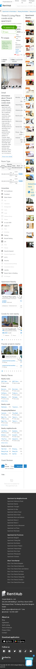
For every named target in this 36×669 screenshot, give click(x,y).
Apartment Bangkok (13, 537)
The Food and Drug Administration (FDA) (4, 438)
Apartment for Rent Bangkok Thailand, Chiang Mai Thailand (8, 5)
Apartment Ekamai (12, 503)
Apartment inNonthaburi (9, 11)
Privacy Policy (6, 629)
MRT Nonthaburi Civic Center (15, 381)
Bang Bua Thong (4, 453)
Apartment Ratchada (13, 530)
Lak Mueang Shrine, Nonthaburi (4, 430)
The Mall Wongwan (15, 412)
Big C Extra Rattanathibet (4, 416)
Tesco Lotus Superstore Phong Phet (15, 420)
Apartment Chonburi (13, 556)
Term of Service (7, 627)
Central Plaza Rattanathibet (4, 412)
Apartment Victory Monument (16, 525)
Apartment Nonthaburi (13, 542)
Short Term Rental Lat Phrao (15, 571)
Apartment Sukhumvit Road (15, 500)
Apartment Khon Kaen (13, 550)
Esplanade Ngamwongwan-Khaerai (15, 430)
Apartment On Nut (12, 509)
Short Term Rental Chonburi (15, 579)
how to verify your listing (18, 51)
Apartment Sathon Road (14, 511)
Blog (3, 619)
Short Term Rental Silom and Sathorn (18, 568)
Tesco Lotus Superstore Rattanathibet (15, 416)
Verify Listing (6, 624)
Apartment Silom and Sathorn (15, 517)
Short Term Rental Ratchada (15, 573)
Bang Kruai (4, 451)
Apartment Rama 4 (12, 519)
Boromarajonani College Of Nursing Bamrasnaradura (15, 388)
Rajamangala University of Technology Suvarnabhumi (4, 396)
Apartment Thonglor (13, 506)
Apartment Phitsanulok (14, 553)
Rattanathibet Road (4, 406)
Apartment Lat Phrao (13, 527)
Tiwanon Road (15, 406)
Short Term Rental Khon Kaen (15, 582)
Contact (4, 632)
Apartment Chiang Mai (13, 540)
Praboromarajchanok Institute (15, 392)
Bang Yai (14, 451)
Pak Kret (4, 448)
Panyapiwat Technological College (15, 396)
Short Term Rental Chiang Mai (15, 576)
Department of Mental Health (15, 438)
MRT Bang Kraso (4, 381)
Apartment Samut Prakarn (14, 545)
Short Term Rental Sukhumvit (15, 565)
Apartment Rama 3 (12, 522)
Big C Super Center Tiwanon (4, 420)
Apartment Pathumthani (14, 548)
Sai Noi (14, 453)
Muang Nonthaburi (23, 11)
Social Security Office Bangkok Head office (15, 434)
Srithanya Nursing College (4, 392)
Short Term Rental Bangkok (15, 563)
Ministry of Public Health (4, 434)
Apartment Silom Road (13, 514)
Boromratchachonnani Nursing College (4, 388)
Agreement (5, 622)
